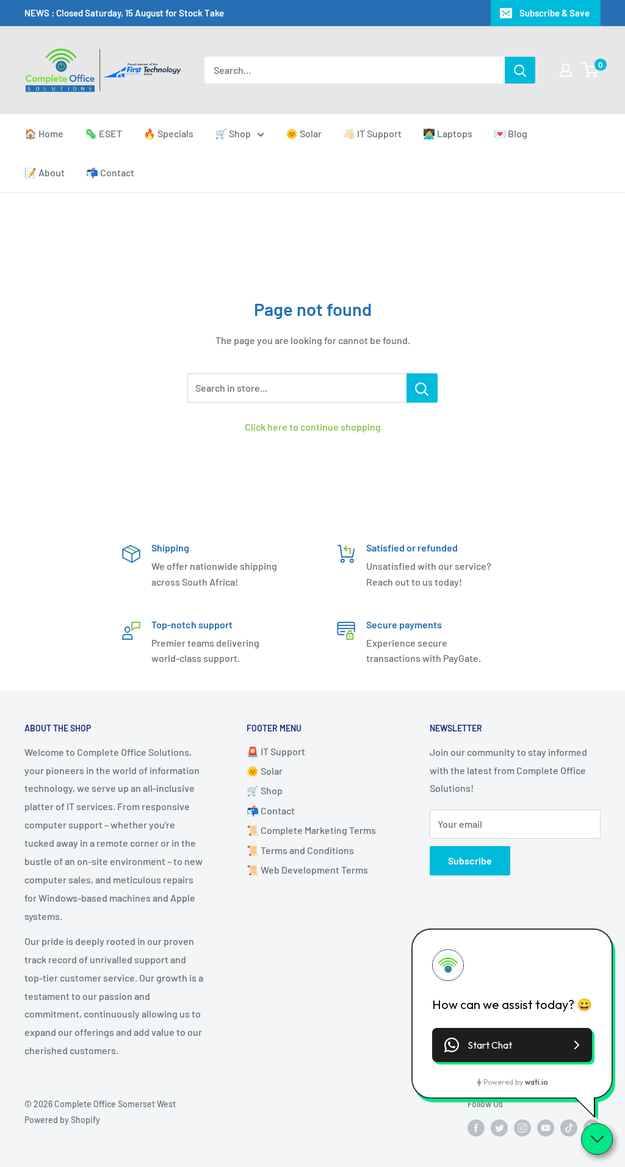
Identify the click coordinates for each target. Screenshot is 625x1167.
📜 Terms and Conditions (300, 850)
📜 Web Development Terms (307, 869)
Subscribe (470, 860)
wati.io (536, 1081)
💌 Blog (510, 133)
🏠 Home (43, 133)
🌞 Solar (304, 133)
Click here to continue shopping (313, 427)
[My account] (566, 70)
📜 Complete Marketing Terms (311, 830)
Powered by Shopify (62, 1120)
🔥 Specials (168, 133)
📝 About (44, 172)
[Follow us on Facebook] (476, 1127)
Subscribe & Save (554, 12)
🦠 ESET (103, 133)
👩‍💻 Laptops (447, 133)
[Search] (520, 70)
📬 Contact (110, 172)
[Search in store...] (422, 388)
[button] (512, 1045)
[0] (590, 70)
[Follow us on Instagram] (522, 1127)
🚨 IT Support (276, 751)
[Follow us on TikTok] (568, 1127)
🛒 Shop (233, 133)
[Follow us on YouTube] (545, 1127)
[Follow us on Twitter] (499, 1127)
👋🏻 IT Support (372, 133)
